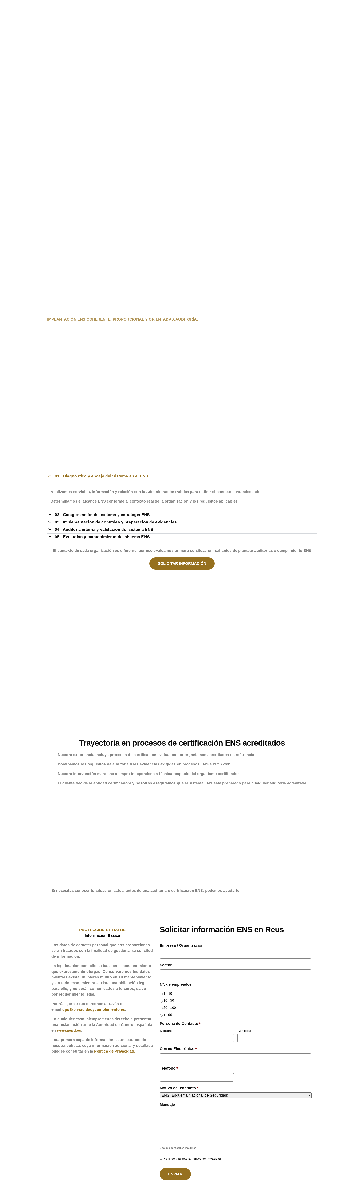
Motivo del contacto (179, 1088)
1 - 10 (167, 993)
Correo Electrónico (178, 1049)
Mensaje (167, 1104)
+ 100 (167, 1015)
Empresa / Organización (181, 945)
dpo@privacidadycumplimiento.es (93, 1009)
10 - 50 (168, 1000)
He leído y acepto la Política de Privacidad (192, 1158)
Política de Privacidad (114, 1051)
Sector (166, 965)
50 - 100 (169, 1007)
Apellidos (244, 1030)
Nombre (166, 1030)
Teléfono (169, 1068)
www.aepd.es (69, 1030)
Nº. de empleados (176, 984)
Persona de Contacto (180, 1024)
